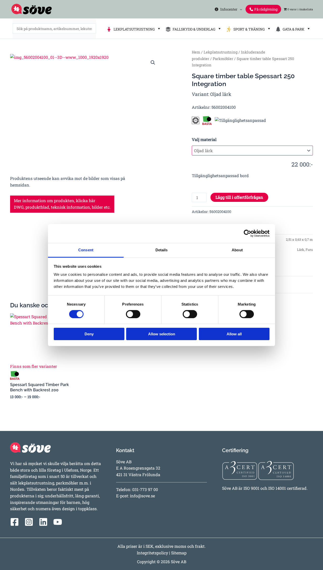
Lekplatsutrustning (220, 52)
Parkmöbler (223, 58)
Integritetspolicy (152, 552)
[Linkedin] (43, 522)
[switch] (133, 314)
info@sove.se (142, 495)
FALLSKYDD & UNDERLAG (193, 29)
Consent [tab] (85, 250)
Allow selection (161, 334)
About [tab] (237, 250)
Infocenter (228, 9)
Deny (89, 334)
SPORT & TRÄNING (248, 29)
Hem (196, 52)
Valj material (204, 139)
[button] (239, 9)
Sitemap (178, 552)
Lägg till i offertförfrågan (239, 197)
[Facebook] (14, 522)
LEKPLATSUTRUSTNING (133, 29)
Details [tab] (161, 250)
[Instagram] (28, 522)
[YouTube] (57, 522)
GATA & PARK (292, 29)
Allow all (234, 334)
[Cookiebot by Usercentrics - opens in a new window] (247, 233)
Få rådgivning (266, 9)
